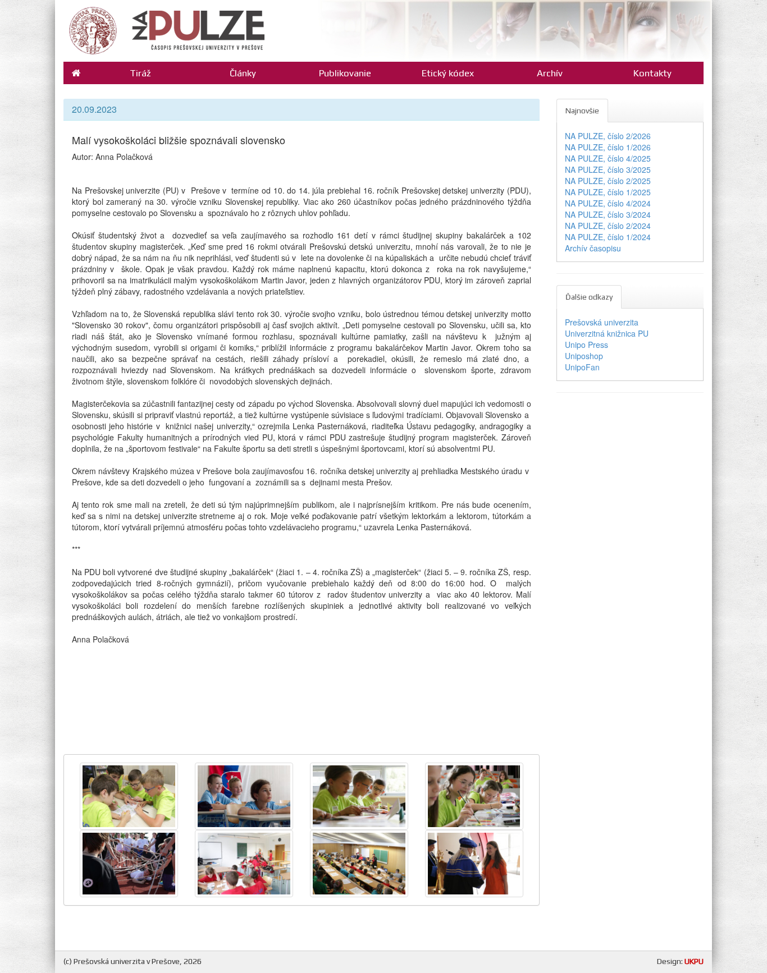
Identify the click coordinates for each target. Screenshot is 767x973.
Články (243, 73)
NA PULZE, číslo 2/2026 (608, 135)
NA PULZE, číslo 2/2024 (608, 225)
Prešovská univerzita (601, 322)
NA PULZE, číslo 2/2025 (608, 180)
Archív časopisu (593, 248)
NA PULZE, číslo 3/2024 (608, 214)
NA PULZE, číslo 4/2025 (608, 158)
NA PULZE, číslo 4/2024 (608, 203)
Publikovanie (345, 73)
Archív (550, 73)
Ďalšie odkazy (589, 296)
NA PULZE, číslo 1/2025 (608, 192)
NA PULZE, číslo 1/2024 (608, 236)
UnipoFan (582, 367)
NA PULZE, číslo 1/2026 (608, 147)
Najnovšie (582, 110)
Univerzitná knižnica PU (607, 333)
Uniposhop (584, 355)
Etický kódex (448, 73)
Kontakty (652, 73)
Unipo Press (586, 344)
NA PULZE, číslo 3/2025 (608, 169)
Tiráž (140, 73)
